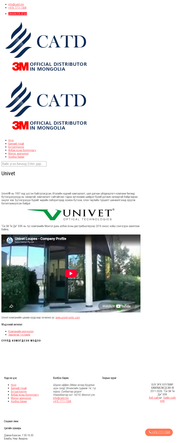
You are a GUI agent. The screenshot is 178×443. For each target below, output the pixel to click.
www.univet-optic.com (67, 317)
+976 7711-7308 (17, 7)
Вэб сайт (154, 397)
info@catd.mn (16, 4)
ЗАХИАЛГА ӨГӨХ (17, 13)
